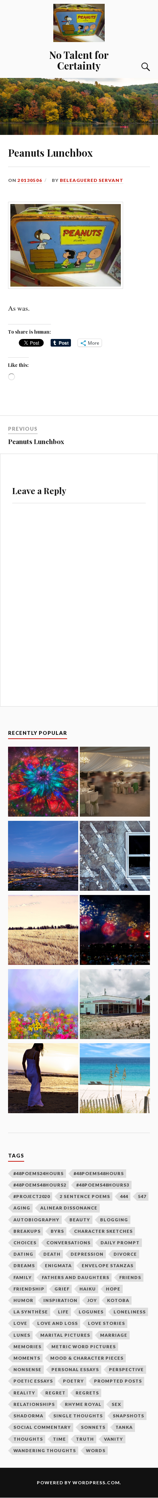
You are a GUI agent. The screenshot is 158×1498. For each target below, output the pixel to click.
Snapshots (128, 1415)
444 (124, 1196)
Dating (23, 1254)
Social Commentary (42, 1427)
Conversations (68, 1242)
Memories (27, 1346)
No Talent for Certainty (79, 60)
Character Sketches (103, 1231)
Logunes (91, 1311)
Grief (61, 1288)
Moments (26, 1357)
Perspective (126, 1369)
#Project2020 (31, 1196)
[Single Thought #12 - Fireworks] (115, 931)
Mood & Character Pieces (86, 1357)
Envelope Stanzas (107, 1265)
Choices (24, 1242)
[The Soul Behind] (43, 931)
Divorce (125, 1254)
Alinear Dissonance (68, 1207)
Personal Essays (75, 1369)
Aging (21, 1207)
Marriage (113, 1335)
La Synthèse (30, 1311)
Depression (87, 1254)
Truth (85, 1438)
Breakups (27, 1231)
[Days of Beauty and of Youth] (43, 1079)
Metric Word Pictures (83, 1346)
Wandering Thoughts (44, 1450)
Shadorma (28, 1415)
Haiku (87, 1288)
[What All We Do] (43, 1005)
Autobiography (36, 1219)
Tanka (124, 1427)
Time (59, 1438)
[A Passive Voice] (43, 783)
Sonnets (93, 1427)
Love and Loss (57, 1323)
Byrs (57, 1231)
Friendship (28, 1288)
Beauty (79, 1219)
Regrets (87, 1392)
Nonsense (27, 1369)
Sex (116, 1404)
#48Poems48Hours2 (39, 1184)
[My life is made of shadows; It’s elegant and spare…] (115, 857)
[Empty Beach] (115, 1079)
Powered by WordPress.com (78, 1482)
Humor (23, 1300)
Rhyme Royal (83, 1404)
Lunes (21, 1335)
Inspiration (60, 1300)
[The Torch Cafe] (115, 1005)
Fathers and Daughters (75, 1277)
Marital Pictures (65, 1335)
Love (20, 1323)
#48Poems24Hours (38, 1173)
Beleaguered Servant (91, 180)
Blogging (114, 1219)
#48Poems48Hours (99, 1173)
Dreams (24, 1265)
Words (95, 1450)
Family (22, 1277)
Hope (113, 1288)
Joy (92, 1300)
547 (142, 1196)
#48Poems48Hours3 (102, 1184)
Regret (55, 1392)
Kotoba (118, 1300)
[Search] (138, 67)
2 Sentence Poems (85, 1196)
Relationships (34, 1404)
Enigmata (58, 1265)
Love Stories (106, 1323)
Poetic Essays (33, 1380)
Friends (130, 1277)
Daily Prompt (120, 1242)
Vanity (113, 1438)
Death (52, 1254)
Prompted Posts (118, 1380)
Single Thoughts (78, 1415)
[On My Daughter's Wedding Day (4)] (115, 783)
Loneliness (130, 1311)
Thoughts (28, 1438)
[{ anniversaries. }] (43, 857)
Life (63, 1311)
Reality (24, 1392)
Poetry (73, 1380)
